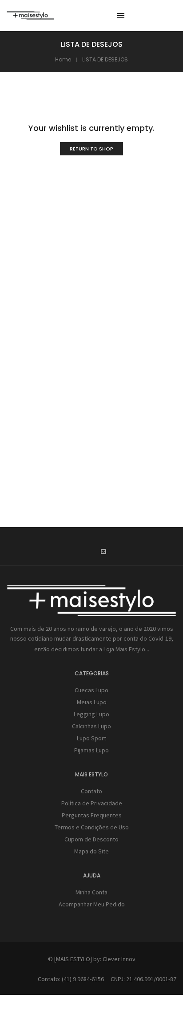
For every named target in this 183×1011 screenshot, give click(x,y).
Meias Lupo (92, 702)
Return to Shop (91, 148)
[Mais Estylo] (30, 16)
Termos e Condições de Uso (92, 827)
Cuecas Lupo (91, 690)
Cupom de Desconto (91, 839)
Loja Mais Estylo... (126, 649)
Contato (91, 791)
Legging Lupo (91, 714)
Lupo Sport (91, 738)
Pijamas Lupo (91, 750)
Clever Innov (119, 959)
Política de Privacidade (91, 803)
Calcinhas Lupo (91, 726)
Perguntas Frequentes (92, 815)
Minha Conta (91, 892)
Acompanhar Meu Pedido (92, 904)
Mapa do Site (91, 851)
